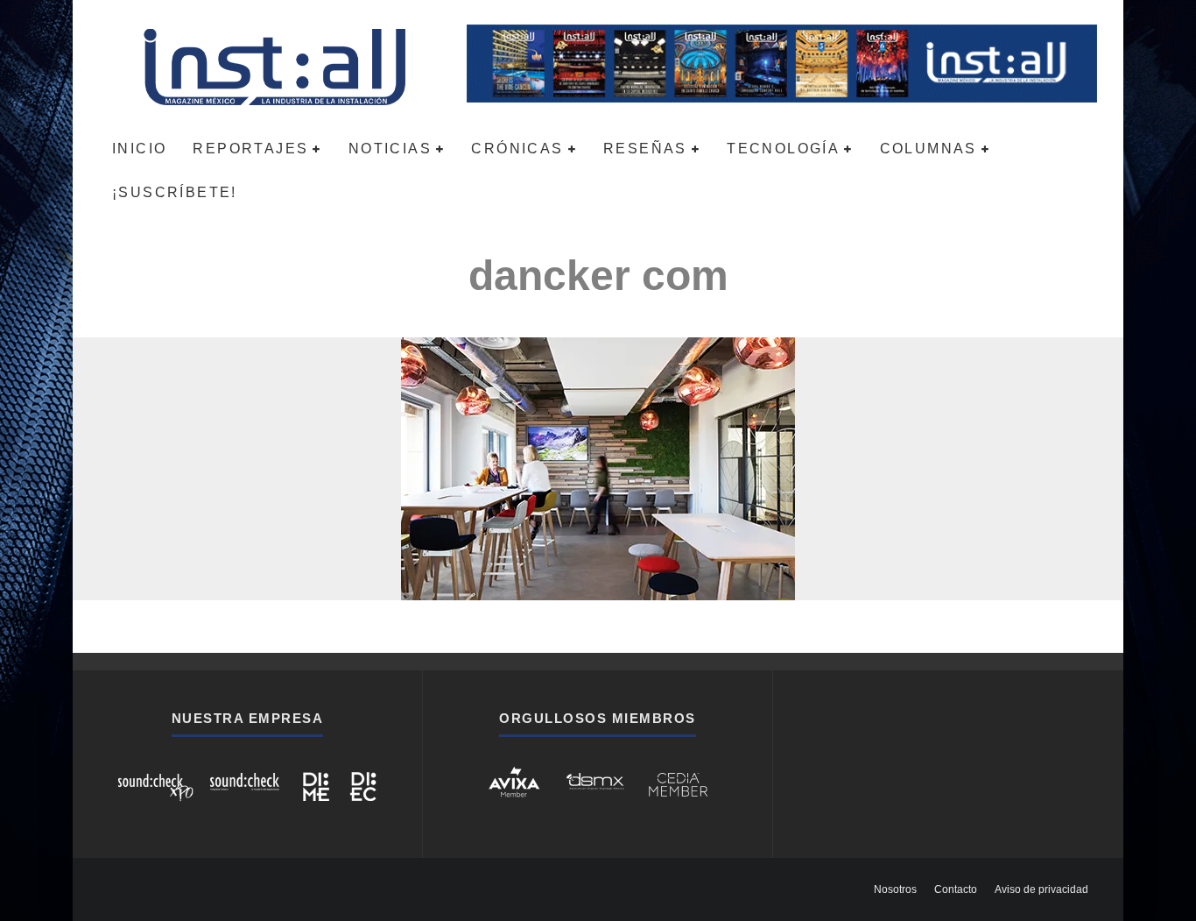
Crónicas (517, 148)
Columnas (928, 148)
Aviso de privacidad (1041, 889)
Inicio (139, 148)
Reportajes (250, 148)
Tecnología (783, 148)
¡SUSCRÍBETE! (174, 192)
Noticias (390, 148)
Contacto (955, 889)
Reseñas (645, 148)
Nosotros (895, 889)
